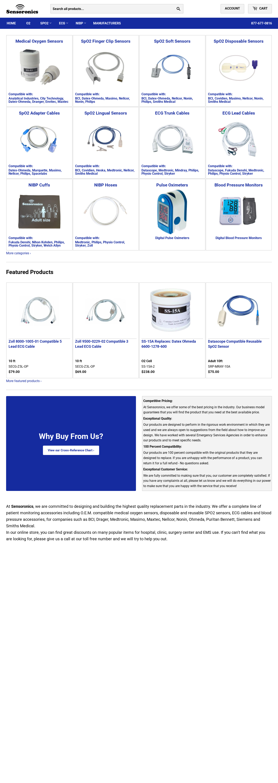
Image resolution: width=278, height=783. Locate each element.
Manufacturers (107, 23)
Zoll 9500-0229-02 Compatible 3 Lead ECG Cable (101, 344)
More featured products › (24, 381)
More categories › (18, 253)
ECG (62, 23)
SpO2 (44, 23)
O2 (28, 23)
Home (11, 23)
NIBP (80, 23)
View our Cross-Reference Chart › (71, 450)
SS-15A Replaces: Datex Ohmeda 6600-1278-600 (168, 344)
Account (232, 8)
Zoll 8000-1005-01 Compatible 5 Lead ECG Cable (35, 344)
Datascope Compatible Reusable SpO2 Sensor (235, 344)
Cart (263, 8)
